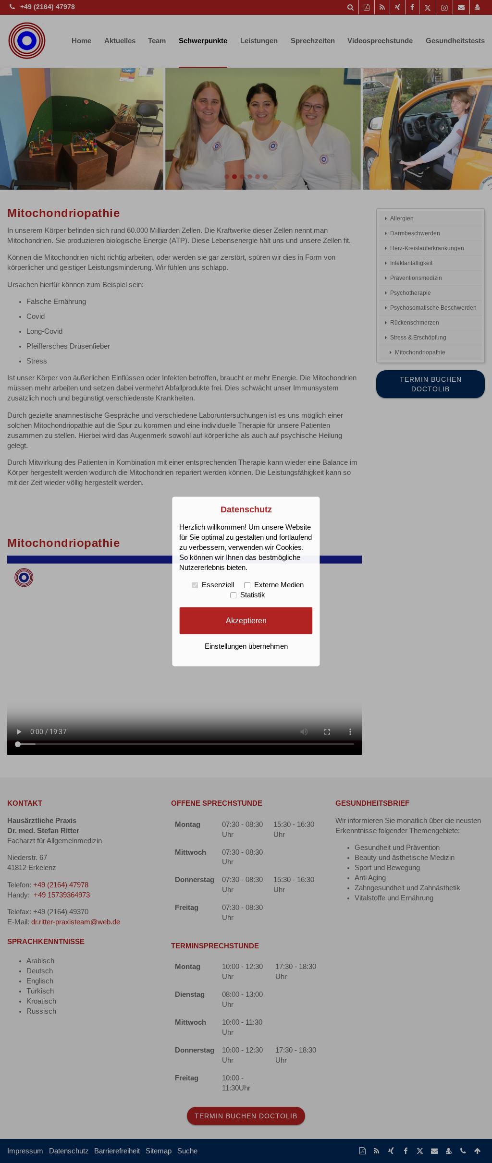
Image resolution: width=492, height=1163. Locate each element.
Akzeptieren (246, 620)
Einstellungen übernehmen (246, 647)
